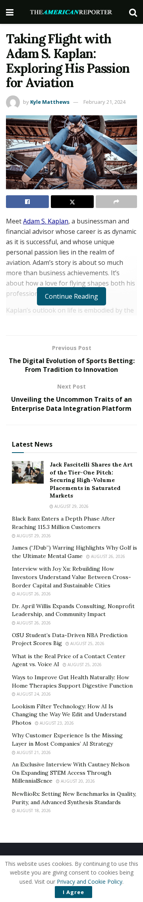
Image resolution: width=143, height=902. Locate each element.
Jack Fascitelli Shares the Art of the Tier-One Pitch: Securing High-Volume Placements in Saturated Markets (91, 480)
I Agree (73, 892)
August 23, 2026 (56, 723)
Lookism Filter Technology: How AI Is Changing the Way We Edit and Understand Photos (69, 714)
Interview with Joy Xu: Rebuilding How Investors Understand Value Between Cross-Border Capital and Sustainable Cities (71, 577)
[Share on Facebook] (27, 201)
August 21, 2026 (33, 752)
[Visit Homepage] (71, 12)
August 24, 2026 (33, 694)
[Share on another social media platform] (116, 201)
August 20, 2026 (77, 781)
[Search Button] (133, 12)
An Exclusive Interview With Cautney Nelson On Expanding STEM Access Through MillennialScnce (70, 772)
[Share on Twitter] (72, 201)
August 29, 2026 (71, 506)
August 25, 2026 (86, 643)
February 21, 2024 (104, 101)
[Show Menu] (10, 12)
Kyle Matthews (50, 101)
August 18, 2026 (33, 810)
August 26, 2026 (107, 556)
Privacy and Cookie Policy (89, 881)
